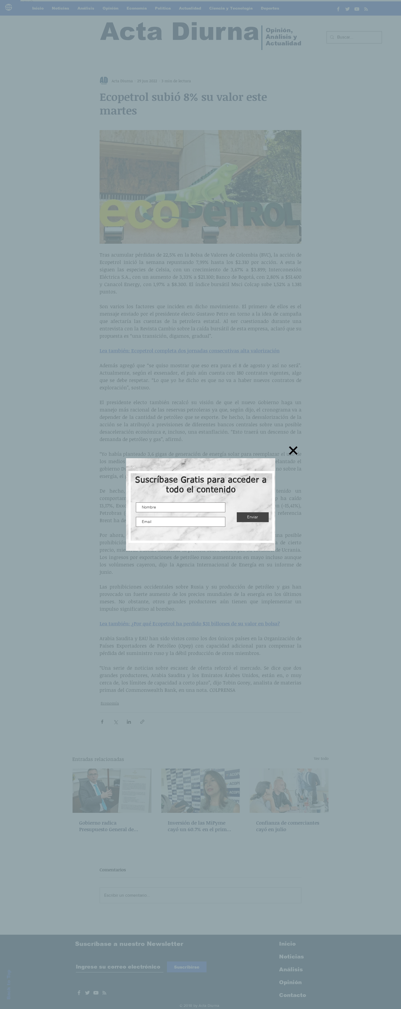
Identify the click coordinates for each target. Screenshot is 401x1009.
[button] (293, 450)
